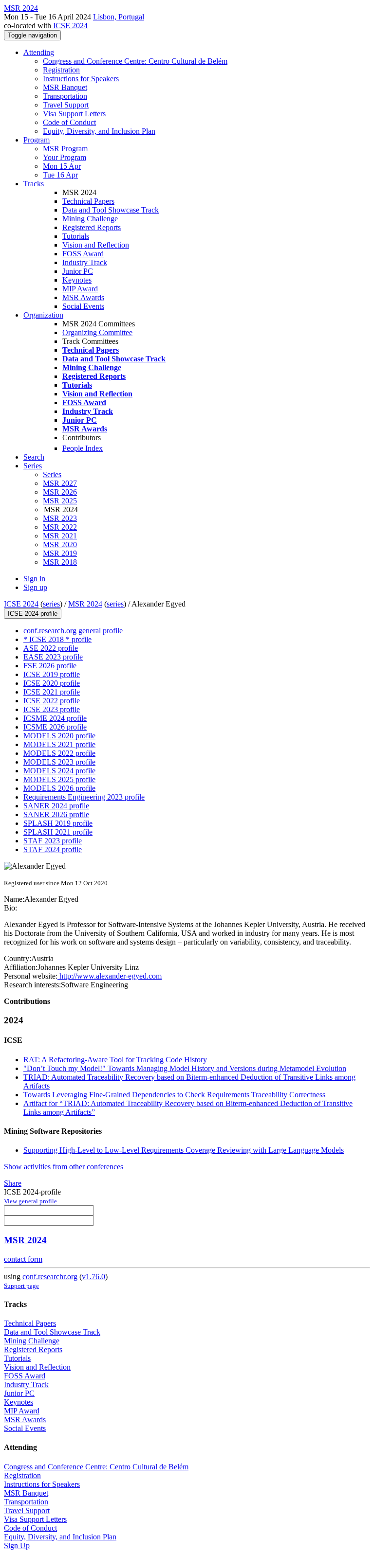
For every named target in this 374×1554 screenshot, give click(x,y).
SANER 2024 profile (56, 806)
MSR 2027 (60, 483)
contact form (23, 1259)
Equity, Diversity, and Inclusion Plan (99, 131)
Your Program (64, 157)
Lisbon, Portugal (118, 17)
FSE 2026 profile (49, 665)
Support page (21, 1285)
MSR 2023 (60, 518)
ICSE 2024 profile (32, 613)
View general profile (30, 1201)
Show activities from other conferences (63, 1166)
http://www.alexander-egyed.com (109, 976)
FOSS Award (83, 254)
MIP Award (80, 289)
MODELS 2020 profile (59, 736)
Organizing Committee (97, 332)
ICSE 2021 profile (51, 692)
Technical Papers (88, 201)
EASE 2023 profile (53, 657)
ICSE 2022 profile (51, 701)
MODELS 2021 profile (59, 744)
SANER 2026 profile (56, 814)
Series (52, 474)
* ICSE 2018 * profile (57, 639)
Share (12, 1183)
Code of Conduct (69, 122)
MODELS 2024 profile (59, 771)
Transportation (65, 96)
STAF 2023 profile (52, 841)
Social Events (83, 306)
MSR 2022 (60, 527)
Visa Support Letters (74, 113)
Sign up (35, 587)
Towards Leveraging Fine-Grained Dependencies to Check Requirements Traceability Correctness (174, 1094)
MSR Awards (83, 297)
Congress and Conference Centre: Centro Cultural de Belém (135, 61)
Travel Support (66, 105)
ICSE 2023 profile (51, 709)
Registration (61, 70)
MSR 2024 (85, 604)
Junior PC (77, 271)
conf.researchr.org (49, 1276)
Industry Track (84, 262)
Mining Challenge (90, 218)
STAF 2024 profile (52, 849)
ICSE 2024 (70, 25)
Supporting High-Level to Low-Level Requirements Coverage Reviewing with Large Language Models (183, 1150)
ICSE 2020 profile (51, 683)
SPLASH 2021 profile (58, 832)
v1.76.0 (93, 1276)
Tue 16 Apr (60, 175)
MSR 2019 (60, 553)
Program (36, 140)
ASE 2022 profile (50, 648)
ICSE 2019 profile (51, 674)
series (51, 604)
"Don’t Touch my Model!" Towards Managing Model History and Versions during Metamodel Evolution (184, 1068)
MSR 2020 (60, 544)
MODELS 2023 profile (59, 762)
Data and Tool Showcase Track (110, 210)
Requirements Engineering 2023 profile (84, 797)
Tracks (33, 183)
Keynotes (77, 280)
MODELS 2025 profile (59, 779)
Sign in (34, 578)
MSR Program (65, 148)
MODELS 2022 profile (59, 753)
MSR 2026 (60, 492)
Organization (43, 315)
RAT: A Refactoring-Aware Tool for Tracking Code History (115, 1059)
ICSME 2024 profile (55, 718)
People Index (82, 448)
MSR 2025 (60, 501)
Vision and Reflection (95, 245)
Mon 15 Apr (62, 166)
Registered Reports (91, 227)
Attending (38, 52)
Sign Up (17, 1545)
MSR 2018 (60, 562)
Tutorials (75, 236)
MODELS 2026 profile (59, 788)
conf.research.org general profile (73, 630)
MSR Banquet (65, 87)
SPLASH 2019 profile (58, 823)
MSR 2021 (60, 536)
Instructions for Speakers (81, 78)
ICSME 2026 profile (55, 727)
